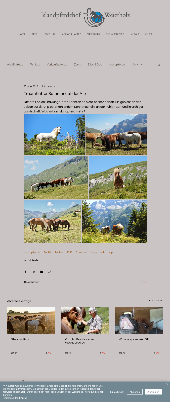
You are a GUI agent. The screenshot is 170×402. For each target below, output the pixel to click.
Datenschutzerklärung (15, 398)
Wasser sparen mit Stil (134, 339)
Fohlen (58, 252)
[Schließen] (167, 384)
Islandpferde (117, 64)
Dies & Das (95, 64)
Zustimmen (153, 392)
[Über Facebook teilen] (25, 271)
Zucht (77, 64)
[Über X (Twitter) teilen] (33, 271)
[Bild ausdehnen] (54, 134)
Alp (111, 252)
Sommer (81, 252)
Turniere (35, 64)
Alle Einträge (15, 64)
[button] (159, 64)
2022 (69, 252)
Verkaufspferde (57, 64)
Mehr (135, 64)
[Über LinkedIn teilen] (41, 271)
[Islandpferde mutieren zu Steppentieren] (31, 320)
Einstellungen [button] (117, 392)
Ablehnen (135, 392)
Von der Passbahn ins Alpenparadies (79, 341)
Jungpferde (97, 252)
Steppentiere (20, 339)
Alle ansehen (156, 300)
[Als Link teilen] (49, 271)
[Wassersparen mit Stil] (139, 320)
